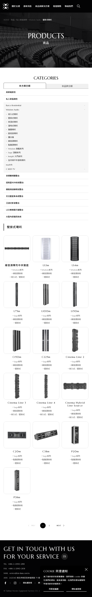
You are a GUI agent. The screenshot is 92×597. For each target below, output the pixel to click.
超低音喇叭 (13, 133)
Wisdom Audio (12, 109)
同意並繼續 (53, 589)
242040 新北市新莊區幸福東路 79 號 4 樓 (26, 578)
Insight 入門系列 (15, 156)
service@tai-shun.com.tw (19, 573)
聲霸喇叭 (12, 129)
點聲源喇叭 (13, 145)
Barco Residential (13, 105)
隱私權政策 (76, 589)
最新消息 (27, 6)
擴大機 (11, 137)
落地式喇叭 (13, 125)
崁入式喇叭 (13, 114)
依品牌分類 (67, 86)
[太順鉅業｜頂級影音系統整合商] (6, 6)
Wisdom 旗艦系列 (16, 148)
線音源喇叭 (13, 141)
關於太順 (16, 6)
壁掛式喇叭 (13, 118)
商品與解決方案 (42, 6)
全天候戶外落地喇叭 (16, 160)
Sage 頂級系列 (14, 152)
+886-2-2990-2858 (16, 564)
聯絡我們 (69, 6)
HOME (6, 20)
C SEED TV (10, 169)
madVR (9, 165)
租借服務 (57, 6)
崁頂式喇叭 (13, 122)
